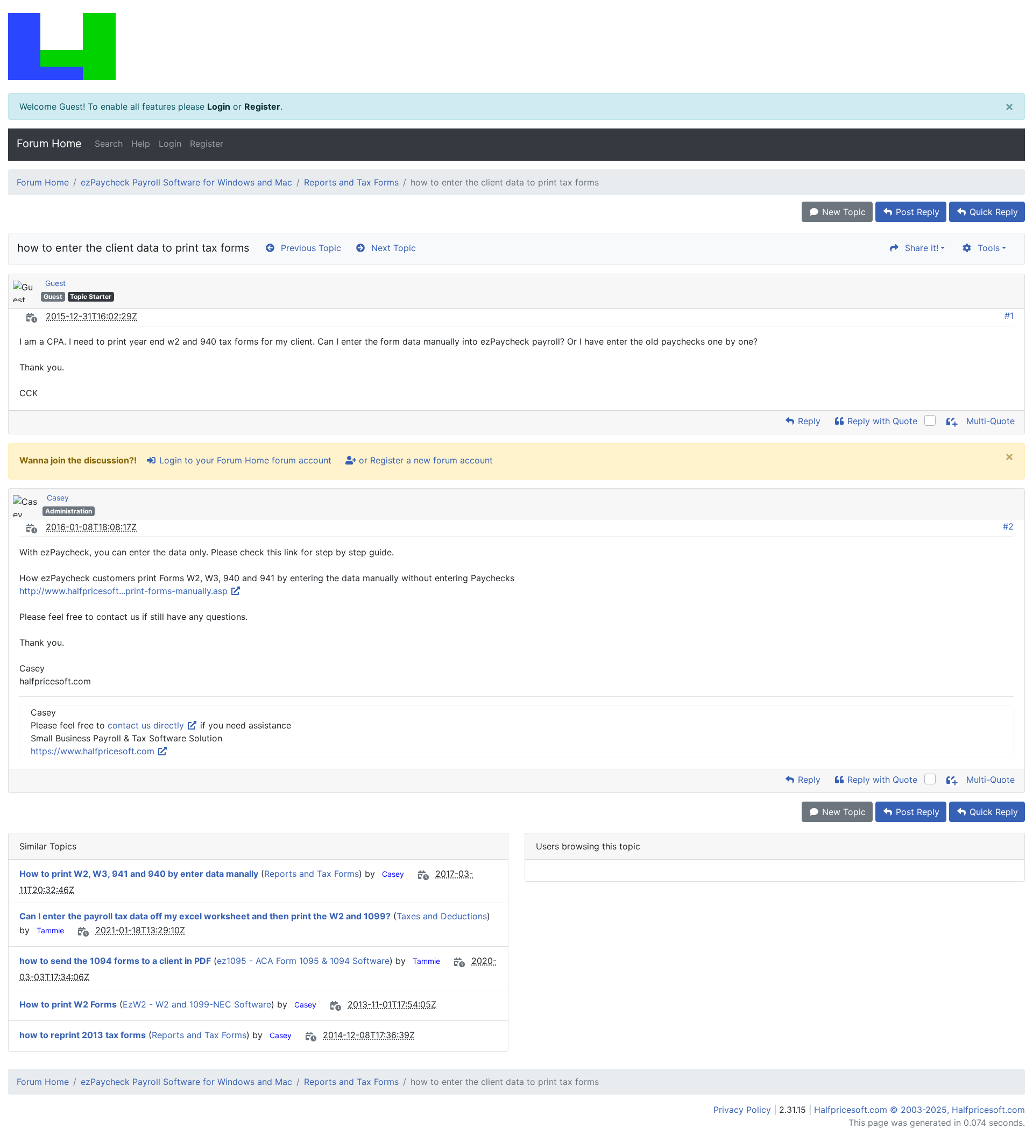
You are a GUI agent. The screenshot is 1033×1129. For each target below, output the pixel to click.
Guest (55, 283)
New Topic (842, 211)
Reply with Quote (881, 421)
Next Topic (391, 247)
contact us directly (147, 725)
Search (109, 143)
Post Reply (916, 211)
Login (218, 106)
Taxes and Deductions (442, 916)
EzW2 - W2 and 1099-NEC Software (197, 1004)
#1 (1009, 315)
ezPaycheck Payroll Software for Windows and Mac (186, 182)
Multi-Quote (989, 421)
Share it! (919, 247)
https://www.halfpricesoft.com (94, 751)
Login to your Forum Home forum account (244, 460)
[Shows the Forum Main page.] (516, 46)
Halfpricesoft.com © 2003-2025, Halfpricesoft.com (919, 1109)
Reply (807, 421)
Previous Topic (308, 247)
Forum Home (49, 143)
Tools (986, 247)
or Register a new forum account (424, 460)
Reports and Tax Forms (351, 182)
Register (262, 106)
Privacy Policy (742, 1109)
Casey (58, 497)
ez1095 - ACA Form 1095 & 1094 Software (303, 960)
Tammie (50, 930)
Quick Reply (992, 211)
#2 (1008, 526)
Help (140, 143)
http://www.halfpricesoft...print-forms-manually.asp (124, 590)
